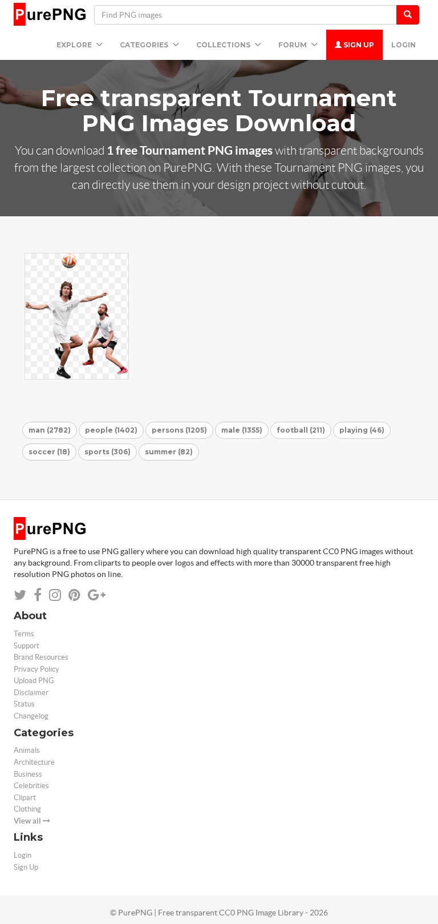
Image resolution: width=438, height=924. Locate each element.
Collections (224, 45)
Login (403, 45)
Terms (24, 634)
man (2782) (50, 430)
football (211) (301, 430)
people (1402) (111, 430)
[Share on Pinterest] (74, 595)
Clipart (25, 797)
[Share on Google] (97, 595)
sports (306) (107, 451)
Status (24, 704)
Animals (27, 750)
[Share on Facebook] (38, 595)
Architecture (34, 762)
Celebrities (31, 785)
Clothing (27, 809)
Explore (75, 45)
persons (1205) (179, 430)
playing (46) (361, 430)
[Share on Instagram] (55, 595)
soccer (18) (49, 451)
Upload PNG (34, 680)
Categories (145, 45)
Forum (293, 45)
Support (26, 645)
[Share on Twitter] (20, 595)
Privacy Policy (36, 669)
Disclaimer (31, 692)
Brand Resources (41, 657)
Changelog (31, 716)
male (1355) (241, 430)
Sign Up (358, 45)
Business (28, 774)
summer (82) (169, 451)
